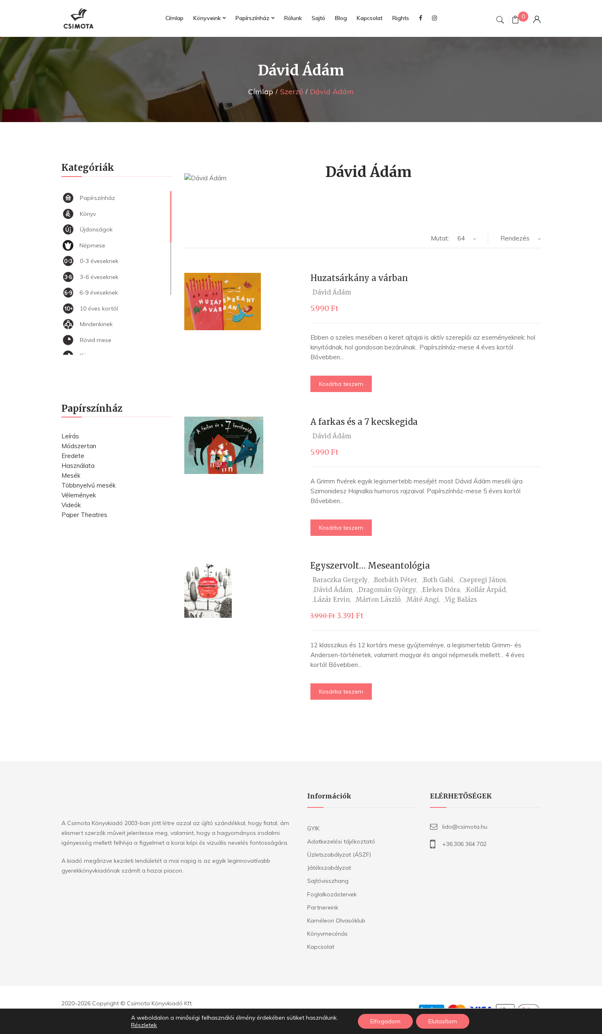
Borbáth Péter (395, 580)
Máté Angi (423, 599)
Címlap (260, 91)
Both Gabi (438, 580)
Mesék (70, 475)
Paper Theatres (84, 515)
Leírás (70, 436)
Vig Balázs (461, 599)
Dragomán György (387, 590)
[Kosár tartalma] (515, 21)
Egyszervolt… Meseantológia (370, 565)
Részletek (144, 1025)
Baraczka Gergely (340, 580)
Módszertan (78, 446)
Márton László (378, 599)
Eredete (72, 456)
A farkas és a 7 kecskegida (364, 422)
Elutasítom (442, 1021)
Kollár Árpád (486, 590)
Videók (71, 505)
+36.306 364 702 (464, 844)
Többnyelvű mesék (88, 485)
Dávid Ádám (331, 292)
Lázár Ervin (332, 599)
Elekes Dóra (441, 590)
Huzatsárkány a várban (359, 278)
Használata (78, 465)
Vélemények (78, 495)
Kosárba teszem (341, 384)
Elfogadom (385, 1021)
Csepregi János (482, 580)
